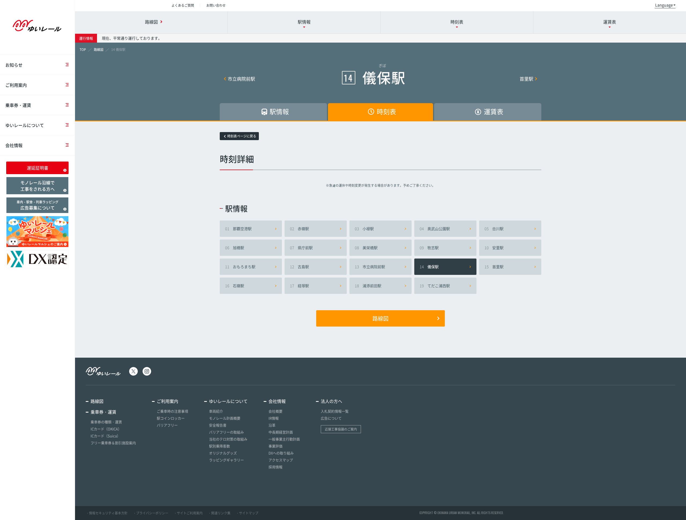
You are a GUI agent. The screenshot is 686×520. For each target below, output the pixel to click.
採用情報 (275, 466)
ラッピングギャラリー (226, 459)
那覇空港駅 (238, 228)
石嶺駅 (234, 285)
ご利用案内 (16, 85)
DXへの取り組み (281, 452)
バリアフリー (167, 425)
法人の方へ (331, 401)
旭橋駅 (234, 247)
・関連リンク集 (219, 513)
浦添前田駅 (368, 285)
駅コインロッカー (171, 418)
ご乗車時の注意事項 (172, 411)
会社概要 (275, 411)
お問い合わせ (216, 5)
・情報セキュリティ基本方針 (107, 513)
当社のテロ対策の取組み (228, 439)
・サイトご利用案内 (188, 513)
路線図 (380, 318)
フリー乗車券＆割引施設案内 (113, 442)
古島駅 (299, 266)
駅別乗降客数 (219, 445)
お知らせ (14, 65)
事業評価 (275, 445)
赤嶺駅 (299, 228)
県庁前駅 (301, 247)
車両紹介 (216, 411)
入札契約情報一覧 (335, 411)
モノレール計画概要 (224, 418)
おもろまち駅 (240, 266)
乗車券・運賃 (18, 105)
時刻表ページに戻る (241, 136)
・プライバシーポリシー (150, 513)
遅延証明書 (37, 167)
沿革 (272, 425)
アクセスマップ (281, 459)
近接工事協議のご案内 (341, 429)
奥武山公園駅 (435, 228)
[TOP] (83, 49)
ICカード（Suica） (105, 435)
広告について (331, 418)
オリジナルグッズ (223, 452)
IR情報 (274, 418)
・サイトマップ (247, 513)
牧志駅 (429, 247)
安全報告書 (217, 425)
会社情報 (14, 145)
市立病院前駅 (241, 78)
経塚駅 (299, 285)
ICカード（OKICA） (106, 428)
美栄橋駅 (366, 247)
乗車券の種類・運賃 (106, 421)
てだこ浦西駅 (435, 285)
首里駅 (526, 78)
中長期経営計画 (281, 432)
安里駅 (494, 247)
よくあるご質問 (183, 5)
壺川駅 (494, 228)
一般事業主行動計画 (284, 439)
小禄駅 (364, 228)
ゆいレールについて (24, 125)
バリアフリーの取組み (226, 432)
